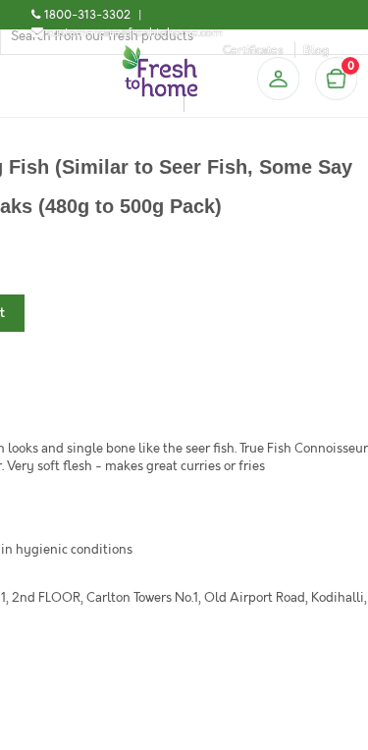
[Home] (160, 53)
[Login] (277, 78)
